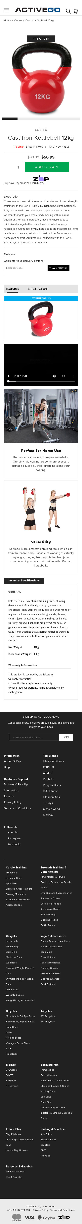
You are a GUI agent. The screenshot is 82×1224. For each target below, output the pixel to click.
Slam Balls (12, 952)
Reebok (48, 779)
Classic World (51, 809)
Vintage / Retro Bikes (18, 1043)
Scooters (46, 1145)
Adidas (47, 773)
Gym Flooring (48, 914)
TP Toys (48, 803)
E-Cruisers (12, 1070)
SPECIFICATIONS (38, 289)
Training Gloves (49, 968)
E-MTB (9, 1075)
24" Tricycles (48, 1021)
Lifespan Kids (51, 797)
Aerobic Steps (14, 905)
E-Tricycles (12, 1086)
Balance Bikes (48, 1139)
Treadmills (12, 872)
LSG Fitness (50, 791)
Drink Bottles (48, 984)
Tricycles (45, 1155)
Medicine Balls (14, 957)
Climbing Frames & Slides (55, 1086)
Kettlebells (12, 941)
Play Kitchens (13, 1134)
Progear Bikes (52, 785)
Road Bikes (12, 1027)
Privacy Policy (12, 802)
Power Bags (12, 946)
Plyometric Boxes (50, 898)
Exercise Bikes (14, 878)
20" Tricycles (48, 1016)
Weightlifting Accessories (20, 1000)
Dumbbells (12, 989)
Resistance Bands (51, 909)
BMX (8, 1048)
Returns (9, 796)
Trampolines (47, 1070)
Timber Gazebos (15, 1171)
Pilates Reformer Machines (55, 941)
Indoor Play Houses (17, 1150)
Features (12, 289)
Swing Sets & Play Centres (55, 1080)
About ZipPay (12, 761)
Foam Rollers (48, 957)
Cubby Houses (49, 1075)
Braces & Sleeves (50, 973)
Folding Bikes (13, 1038)
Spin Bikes (12, 883)
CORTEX (48, 767)
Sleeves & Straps (50, 979)
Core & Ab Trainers (51, 904)
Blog (7, 767)
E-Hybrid (11, 1080)
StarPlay (48, 815)
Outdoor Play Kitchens (53, 1107)
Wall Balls (11, 962)
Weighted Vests (15, 995)
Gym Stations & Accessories (56, 893)
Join (66, 737)
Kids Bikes (12, 1054)
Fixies (9, 1032)
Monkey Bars (48, 1091)
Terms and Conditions (18, 808)
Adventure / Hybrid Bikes (20, 1021)
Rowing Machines (16, 894)
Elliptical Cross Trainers (19, 889)
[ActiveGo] (37, 8)
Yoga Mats (46, 952)
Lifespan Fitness (53, 761)
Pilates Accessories (51, 946)
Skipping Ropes (49, 920)
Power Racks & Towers (53, 877)
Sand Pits (46, 1102)
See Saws (46, 1097)
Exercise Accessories (18, 899)
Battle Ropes (48, 925)
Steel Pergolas (14, 1177)
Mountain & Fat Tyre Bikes (20, 1016)
